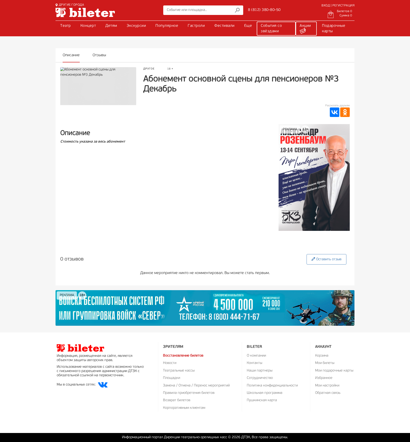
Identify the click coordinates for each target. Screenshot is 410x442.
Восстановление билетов (183, 356)
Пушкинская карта (262, 400)
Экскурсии (136, 26)
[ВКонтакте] (334, 112)
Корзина (321, 356)
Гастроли (196, 26)
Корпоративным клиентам (184, 408)
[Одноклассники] (345, 112)
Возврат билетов (176, 400)
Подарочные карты (333, 28)
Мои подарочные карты (334, 370)
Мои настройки (327, 385)
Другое (148, 69)
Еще (248, 26)
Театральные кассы (179, 370)
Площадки (171, 378)
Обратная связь (327, 393)
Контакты (254, 363)
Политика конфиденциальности (272, 385)
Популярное (166, 26)
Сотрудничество (260, 378)
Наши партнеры (259, 370)
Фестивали (224, 26)
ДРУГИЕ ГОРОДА (71, 4)
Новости (169, 363)
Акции (305, 26)
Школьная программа (264, 393)
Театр (65, 26)
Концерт (88, 26)
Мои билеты (324, 363)
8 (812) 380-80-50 (264, 10)
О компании (256, 356)
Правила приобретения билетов (188, 393)
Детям (111, 26)
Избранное (323, 378)
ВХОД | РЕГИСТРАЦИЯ (337, 5)
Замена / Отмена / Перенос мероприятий (196, 385)
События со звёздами (271, 28)
